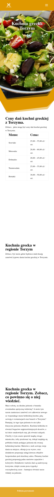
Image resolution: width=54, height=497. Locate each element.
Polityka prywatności (25, 490)
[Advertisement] (27, 62)
